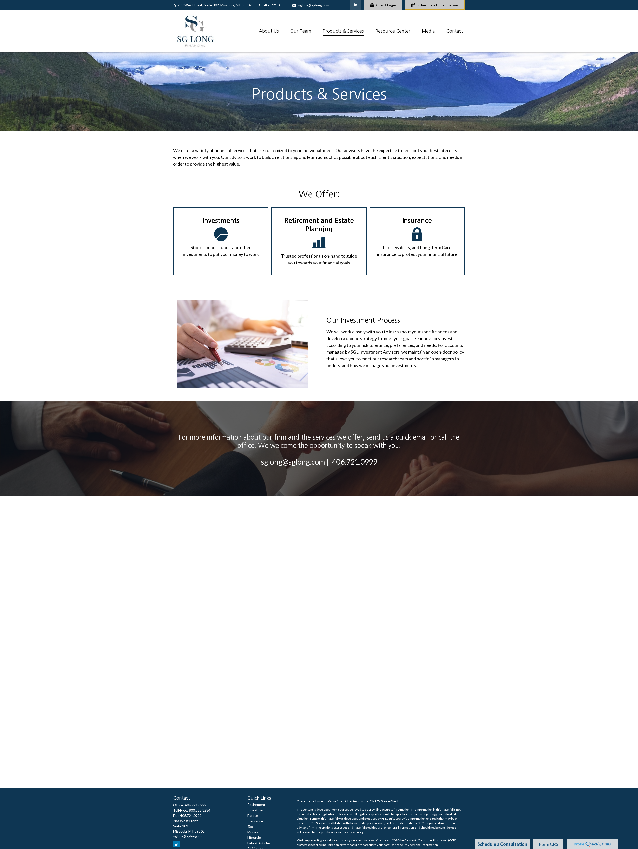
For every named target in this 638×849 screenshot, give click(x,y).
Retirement (256, 804)
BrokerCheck (390, 801)
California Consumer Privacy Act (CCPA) (431, 840)
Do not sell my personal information (414, 845)
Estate (252, 815)
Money (252, 832)
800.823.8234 (199, 810)
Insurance (255, 821)
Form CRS (548, 844)
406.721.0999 (275, 5)
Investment (256, 810)
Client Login (386, 5)
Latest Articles (259, 843)
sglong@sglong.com (313, 5)
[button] (269, 31)
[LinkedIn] (355, 5)
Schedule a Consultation (437, 5)
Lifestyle (254, 837)
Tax (250, 826)
